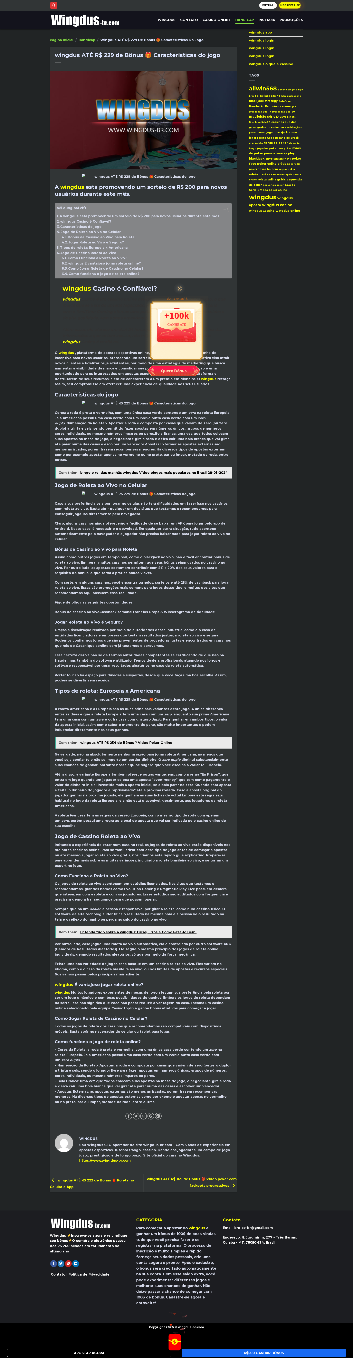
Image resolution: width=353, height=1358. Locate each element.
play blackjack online (278, 159)
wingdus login (261, 40)
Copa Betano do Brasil (283, 137)
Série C (254, 189)
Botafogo (285, 101)
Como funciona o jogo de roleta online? (104, 274)
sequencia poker (273, 185)
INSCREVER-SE (290, 5)
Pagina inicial (61, 40)
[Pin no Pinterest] (150, 1116)
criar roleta (256, 143)
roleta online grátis (272, 179)
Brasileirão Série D (264, 116)
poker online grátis (271, 163)
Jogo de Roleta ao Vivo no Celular (91, 232)
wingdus (72, 187)
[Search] (53, 5)
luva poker (285, 148)
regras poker (287, 169)
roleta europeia (282, 174)
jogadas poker (267, 148)
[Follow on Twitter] (61, 1263)
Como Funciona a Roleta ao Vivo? (97, 258)
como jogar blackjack (272, 132)
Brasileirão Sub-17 (260, 111)
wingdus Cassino (262, 210)
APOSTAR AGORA (89, 1353)
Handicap (244, 20)
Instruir (267, 20)
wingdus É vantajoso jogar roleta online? (104, 263)
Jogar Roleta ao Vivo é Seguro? (96, 242)
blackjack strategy (263, 100)
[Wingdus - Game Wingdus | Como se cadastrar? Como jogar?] (89, 19)
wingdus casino (277, 205)
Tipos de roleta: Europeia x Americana (94, 248)
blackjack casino (268, 95)
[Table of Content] (225, 209)
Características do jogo (81, 227)
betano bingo (286, 89)
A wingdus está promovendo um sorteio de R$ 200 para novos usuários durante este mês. (140, 216)
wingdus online (288, 211)
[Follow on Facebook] (53, 1263)
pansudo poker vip (275, 153)
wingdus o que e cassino (271, 64)
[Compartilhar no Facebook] (128, 1116)
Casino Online (217, 20)
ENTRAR (268, 5)
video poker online (273, 189)
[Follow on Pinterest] (68, 1263)
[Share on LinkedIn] (158, 1116)
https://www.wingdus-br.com (105, 1160)
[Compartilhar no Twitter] (136, 1116)
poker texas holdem (263, 169)
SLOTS (290, 185)
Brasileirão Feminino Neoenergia (272, 106)
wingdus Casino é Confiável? (85, 221)
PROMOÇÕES (291, 20)
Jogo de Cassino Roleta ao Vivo (88, 253)
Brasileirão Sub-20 (283, 111)
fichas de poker (276, 142)
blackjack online (291, 96)
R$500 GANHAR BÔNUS (264, 1353)
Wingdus (166, 20)
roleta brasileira (260, 174)
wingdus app (260, 32)
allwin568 (263, 88)
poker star (293, 164)
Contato (58, 1274)
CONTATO (189, 20)
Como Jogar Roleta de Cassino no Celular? (105, 268)
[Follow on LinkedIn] (75, 1263)
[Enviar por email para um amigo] (143, 1116)
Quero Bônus (174, 371)
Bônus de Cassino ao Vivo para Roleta (101, 237)
